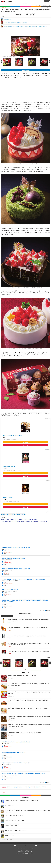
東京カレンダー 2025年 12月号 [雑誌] (12, 435)
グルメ (3, 514)
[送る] (27, 14)
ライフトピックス (11, 514)
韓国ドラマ (38, 787)
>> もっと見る (47, 657)
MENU (46, 0)
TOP (25, 843)
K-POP (43, 787)
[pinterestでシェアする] (30, 14)
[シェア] (24, 14)
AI (25, 787)
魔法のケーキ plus (7, 497)
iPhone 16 (10, 787)
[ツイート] (20, 14)
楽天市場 (25, 445)
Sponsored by (42, 610)
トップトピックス (21, 514)
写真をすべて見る (26, 70)
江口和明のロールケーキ (9, 466)
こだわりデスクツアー (18, 787)
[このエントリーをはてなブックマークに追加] (33, 14)
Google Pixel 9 (31, 787)
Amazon (25, 442)
